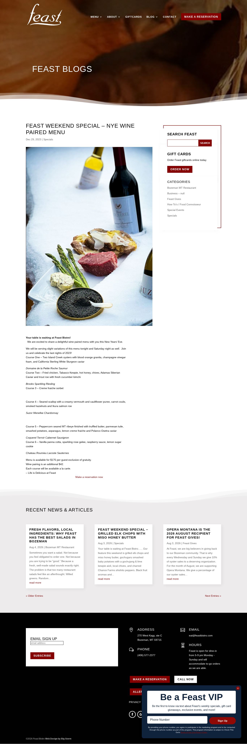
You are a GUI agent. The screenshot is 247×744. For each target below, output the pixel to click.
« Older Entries (34, 595)
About (112, 16)
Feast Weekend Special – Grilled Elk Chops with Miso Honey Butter (123, 533)
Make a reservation (150, 679)
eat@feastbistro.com (201, 635)
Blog (150, 16)
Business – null (175, 193)
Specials (48, 139)
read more (35, 582)
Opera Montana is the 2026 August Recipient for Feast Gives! (188, 533)
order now (179, 169)
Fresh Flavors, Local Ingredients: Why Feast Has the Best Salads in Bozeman (53, 535)
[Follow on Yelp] (140, 714)
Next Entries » (213, 595)
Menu (95, 16)
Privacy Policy (141, 702)
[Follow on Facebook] (132, 714)
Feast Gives (174, 199)
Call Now (186, 679)
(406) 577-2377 (146, 655)
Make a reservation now (89, 477)
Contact (169, 16)
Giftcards (133, 16)
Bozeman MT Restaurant (181, 187)
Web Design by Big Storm (58, 739)
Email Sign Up (43, 639)
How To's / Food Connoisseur (184, 204)
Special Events (175, 210)
